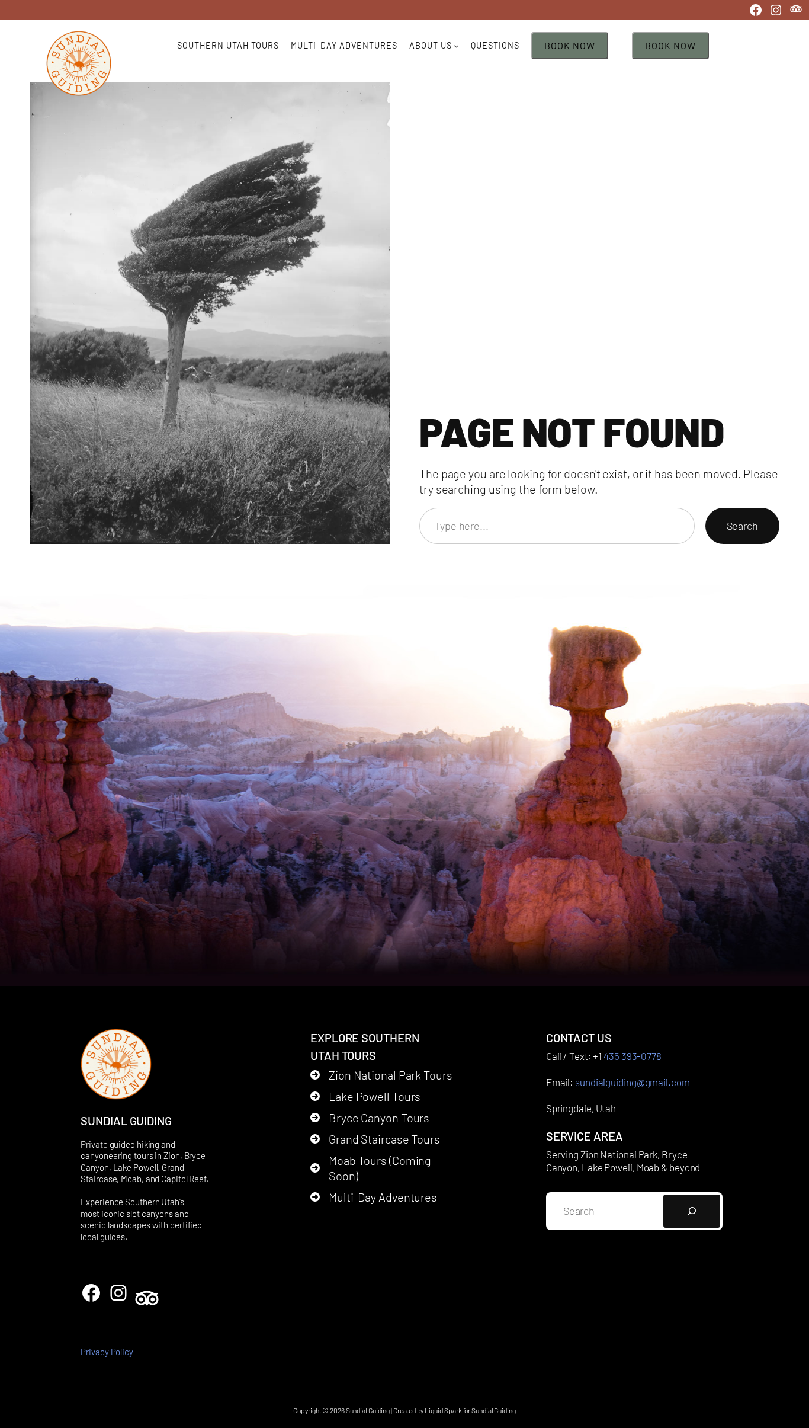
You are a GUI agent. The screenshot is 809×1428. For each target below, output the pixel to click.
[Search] (691, 1211)
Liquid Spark (443, 1410)
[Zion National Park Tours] (381, 1075)
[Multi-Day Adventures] (373, 1197)
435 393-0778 (632, 1056)
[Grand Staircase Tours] (375, 1139)
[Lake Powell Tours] (365, 1096)
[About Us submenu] (456, 46)
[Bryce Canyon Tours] (369, 1117)
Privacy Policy (107, 1351)
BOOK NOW (569, 45)
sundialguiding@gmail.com (632, 1082)
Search (742, 525)
